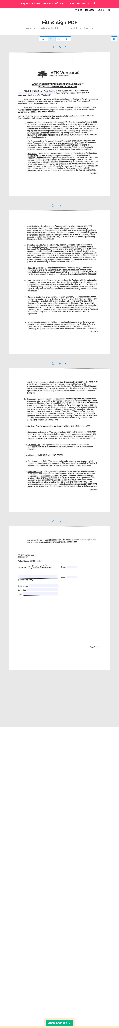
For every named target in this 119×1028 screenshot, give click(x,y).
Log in (101, 10)
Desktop (89, 10)
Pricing (78, 10)
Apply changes (58, 1022)
